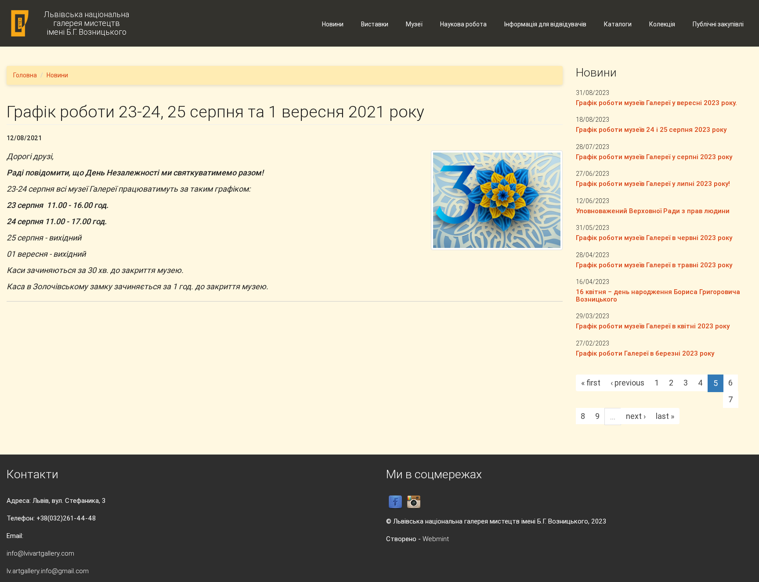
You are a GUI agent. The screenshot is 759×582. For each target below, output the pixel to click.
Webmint (436, 539)
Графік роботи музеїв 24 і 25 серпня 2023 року (651, 129)
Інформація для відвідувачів (545, 24)
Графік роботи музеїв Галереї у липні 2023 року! (653, 183)
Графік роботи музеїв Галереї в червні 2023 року (654, 237)
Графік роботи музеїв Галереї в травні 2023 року (654, 265)
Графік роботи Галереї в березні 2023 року (645, 353)
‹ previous (627, 383)
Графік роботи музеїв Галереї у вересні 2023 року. (656, 102)
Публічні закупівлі (718, 24)
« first (590, 383)
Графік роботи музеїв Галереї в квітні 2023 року (653, 326)
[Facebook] (395, 501)
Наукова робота (463, 24)
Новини (332, 24)
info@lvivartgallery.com (40, 553)
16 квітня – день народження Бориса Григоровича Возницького (658, 295)
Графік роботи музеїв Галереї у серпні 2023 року (654, 157)
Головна (25, 75)
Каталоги (618, 24)
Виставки (374, 24)
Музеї (414, 24)
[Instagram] (414, 501)
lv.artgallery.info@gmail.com (48, 571)
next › (636, 416)
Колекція (662, 24)
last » (665, 416)
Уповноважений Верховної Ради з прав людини (653, 211)
